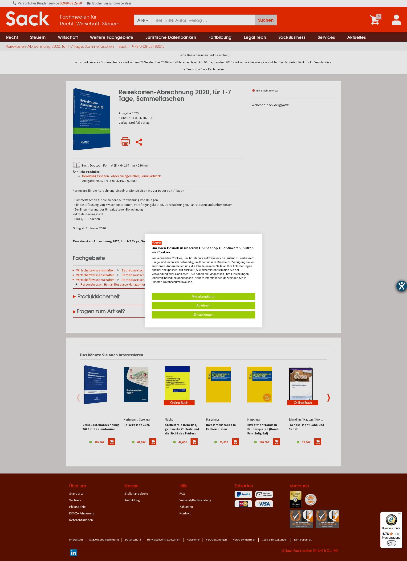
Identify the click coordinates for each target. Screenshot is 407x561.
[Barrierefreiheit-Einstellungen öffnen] (401, 286)
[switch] (391, 543)
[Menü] (399, 514)
